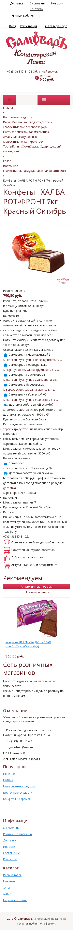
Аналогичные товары (37, 586)
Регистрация (28, 26)
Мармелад (12, 137)
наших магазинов (41, 681)
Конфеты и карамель (17, 799)
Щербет (60, 171)
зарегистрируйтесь (16, 429)
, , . (32, 360)
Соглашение (11, 853)
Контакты (36, 9)
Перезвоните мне (15, 900)
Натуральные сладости (19, 786)
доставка (9, 488)
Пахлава (41, 171)
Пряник (17, 146)
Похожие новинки (37, 592)
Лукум (31, 171)
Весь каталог (12, 875)
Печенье (22, 141)
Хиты (6, 887)
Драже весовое (26, 127)
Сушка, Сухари (39, 146)
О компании (37, 3)
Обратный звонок (45, 71)
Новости (57, 3)
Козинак (21, 171)
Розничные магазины (17, 834)
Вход (12, 26)
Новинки (9, 881)
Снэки (26, 146)
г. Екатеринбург (56, 26)
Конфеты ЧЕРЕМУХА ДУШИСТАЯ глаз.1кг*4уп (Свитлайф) (28, 644)
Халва (51, 171)
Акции (7, 894)
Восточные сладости (26, 122)
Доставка (16, 3)
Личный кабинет (23, 15)
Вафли (7, 122)
